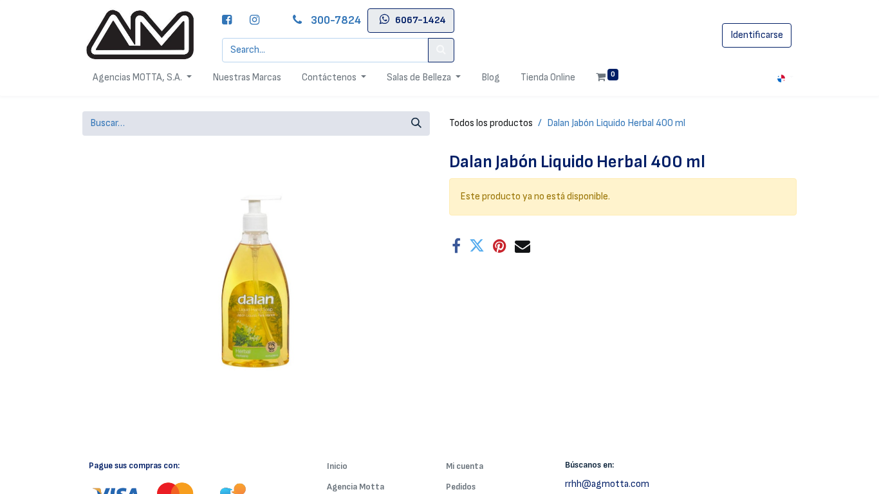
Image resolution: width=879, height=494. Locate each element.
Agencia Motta (355, 486)
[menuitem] (246, 78)
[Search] (441, 50)
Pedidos (461, 486)
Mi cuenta (464, 466)
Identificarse (756, 35)
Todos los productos (491, 123)
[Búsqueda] (416, 123)
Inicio (337, 466)
